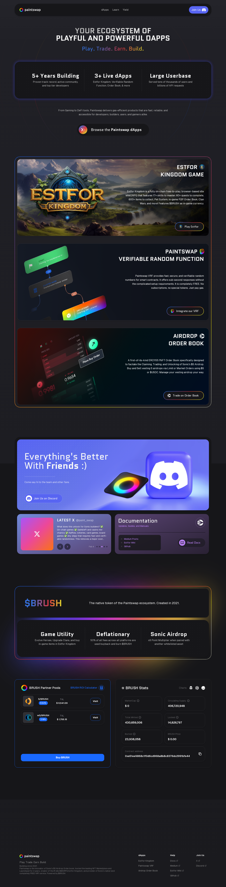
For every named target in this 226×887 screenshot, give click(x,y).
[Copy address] (200, 754)
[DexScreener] (191, 688)
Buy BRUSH (62, 757)
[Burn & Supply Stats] (203, 688)
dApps (105, 9)
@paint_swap (84, 520)
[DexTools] (197, 688)
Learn (115, 9)
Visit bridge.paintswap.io (36, 796)
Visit (95, 701)
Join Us (196, 9)
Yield (125, 9)
